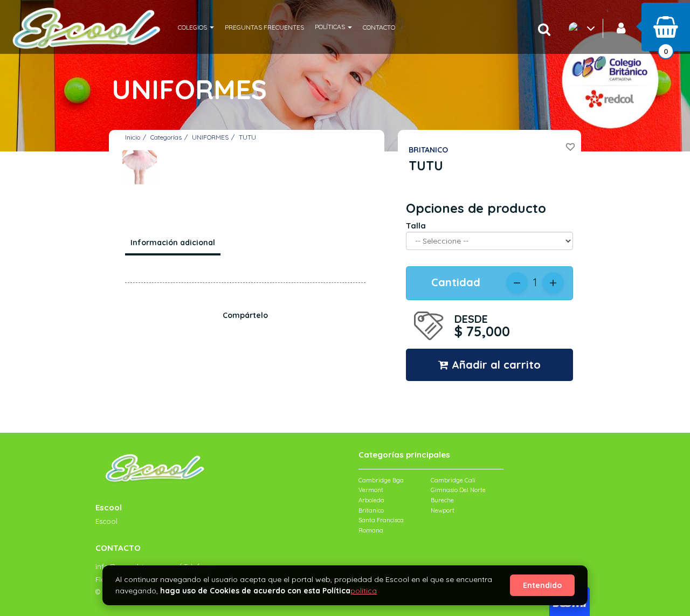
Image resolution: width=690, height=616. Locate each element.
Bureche (442, 500)
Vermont (370, 490)
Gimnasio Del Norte (458, 490)
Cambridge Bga (381, 480)
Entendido (542, 585)
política (363, 591)
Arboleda (371, 500)
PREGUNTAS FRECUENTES (264, 27)
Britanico (371, 510)
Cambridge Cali (453, 480)
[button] (196, 27)
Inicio (132, 137)
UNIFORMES (210, 137)
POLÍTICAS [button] (331, 27)
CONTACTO (379, 27)
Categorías (166, 137)
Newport (442, 510)
